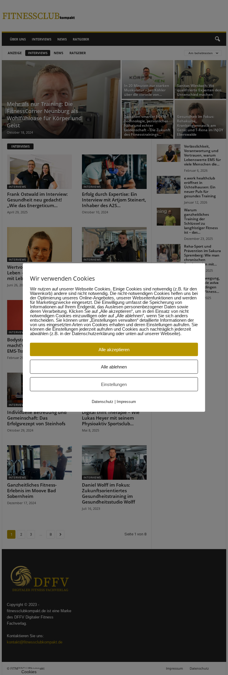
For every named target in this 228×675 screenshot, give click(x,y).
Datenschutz (102, 401)
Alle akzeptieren (114, 349)
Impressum (126, 401)
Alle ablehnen (114, 366)
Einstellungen (114, 384)
